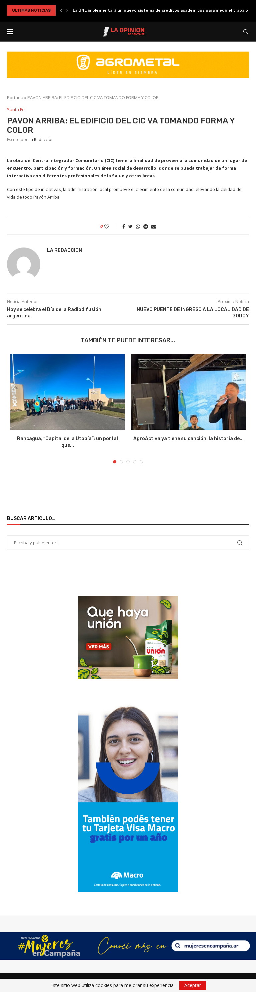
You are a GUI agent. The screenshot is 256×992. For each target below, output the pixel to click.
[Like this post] (111, 226)
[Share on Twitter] (130, 226)
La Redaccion (41, 139)
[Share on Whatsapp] (138, 226)
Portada (15, 97)
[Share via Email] (153, 226)
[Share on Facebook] (123, 226)
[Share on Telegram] (145, 226)
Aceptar (192, 985)
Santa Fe (16, 109)
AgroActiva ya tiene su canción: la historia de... (188, 438)
